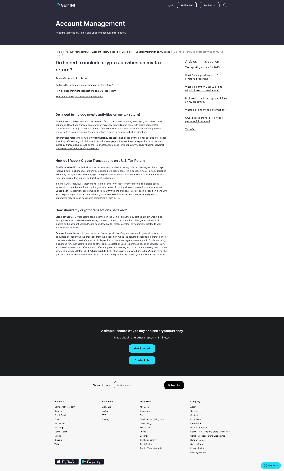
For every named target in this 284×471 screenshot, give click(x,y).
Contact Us (209, 5)
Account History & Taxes (105, 51)
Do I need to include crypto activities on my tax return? (84, 85)
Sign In (170, 5)
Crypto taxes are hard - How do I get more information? (204, 119)
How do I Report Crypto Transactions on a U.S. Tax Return (86, 90)
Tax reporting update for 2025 (202, 67)
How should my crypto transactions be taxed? (79, 96)
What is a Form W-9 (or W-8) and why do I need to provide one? (203, 88)
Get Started (187, 5)
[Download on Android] (92, 463)
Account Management (77, 51)
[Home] (65, 5)
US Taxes (127, 51)
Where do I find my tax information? (205, 109)
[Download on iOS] (66, 463)
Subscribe (174, 385)
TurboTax (190, 129)
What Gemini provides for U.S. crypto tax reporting (202, 77)
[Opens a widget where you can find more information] (271, 466)
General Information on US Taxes (152, 51)
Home (59, 51)
